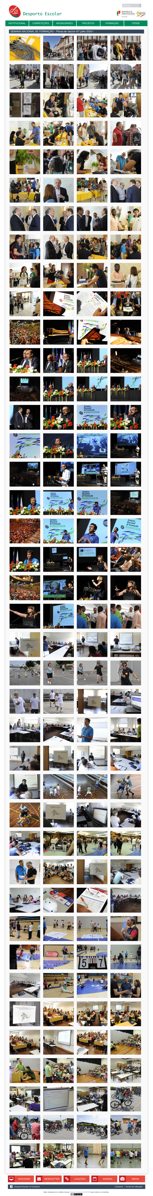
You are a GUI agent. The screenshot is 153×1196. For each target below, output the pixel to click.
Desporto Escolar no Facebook (27, 1187)
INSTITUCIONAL (17, 23)
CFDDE (136, 23)
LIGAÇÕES (80, 1179)
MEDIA (135, 1179)
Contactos (119, 1187)
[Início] (35, 17)
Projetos (88, 23)
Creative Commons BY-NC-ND (80, 1192)
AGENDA (107, 1179)
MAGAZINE (24, 1179)
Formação (112, 23)
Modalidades (64, 23)
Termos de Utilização (134, 1187)
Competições (40, 23)
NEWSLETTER (52, 1179)
